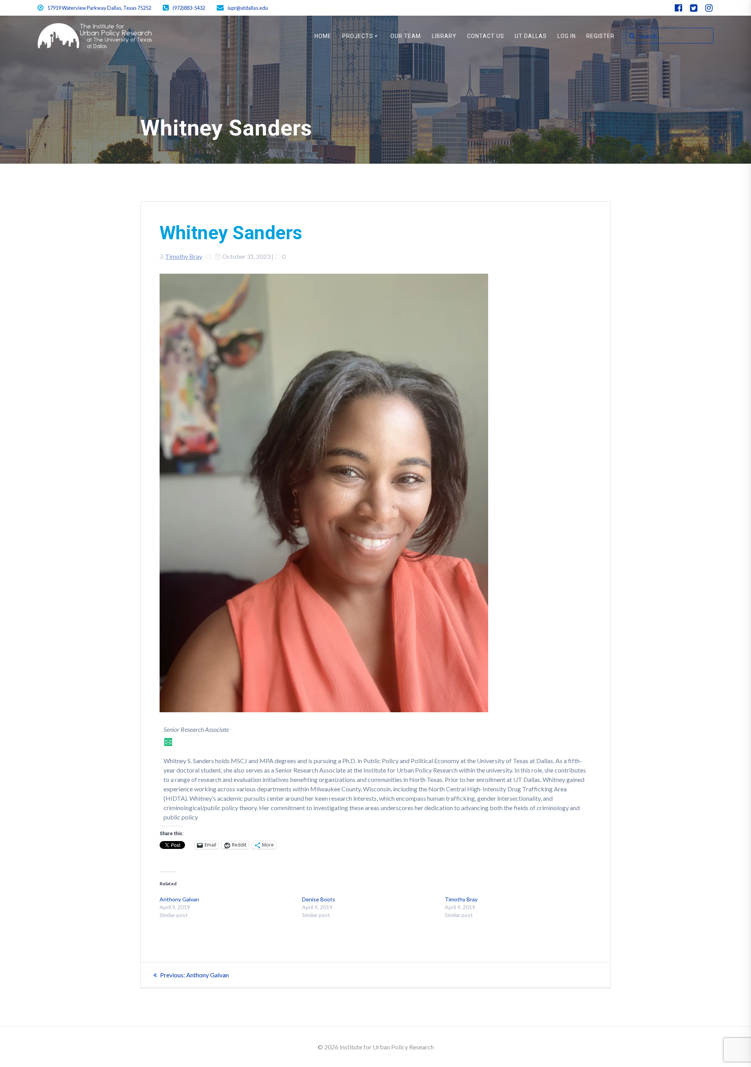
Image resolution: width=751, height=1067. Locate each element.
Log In (566, 36)
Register (600, 36)
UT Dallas (531, 36)
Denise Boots (318, 899)
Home (322, 36)
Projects (357, 36)
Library (444, 36)
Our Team (405, 36)
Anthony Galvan (179, 899)
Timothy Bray (183, 256)
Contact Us (485, 36)
